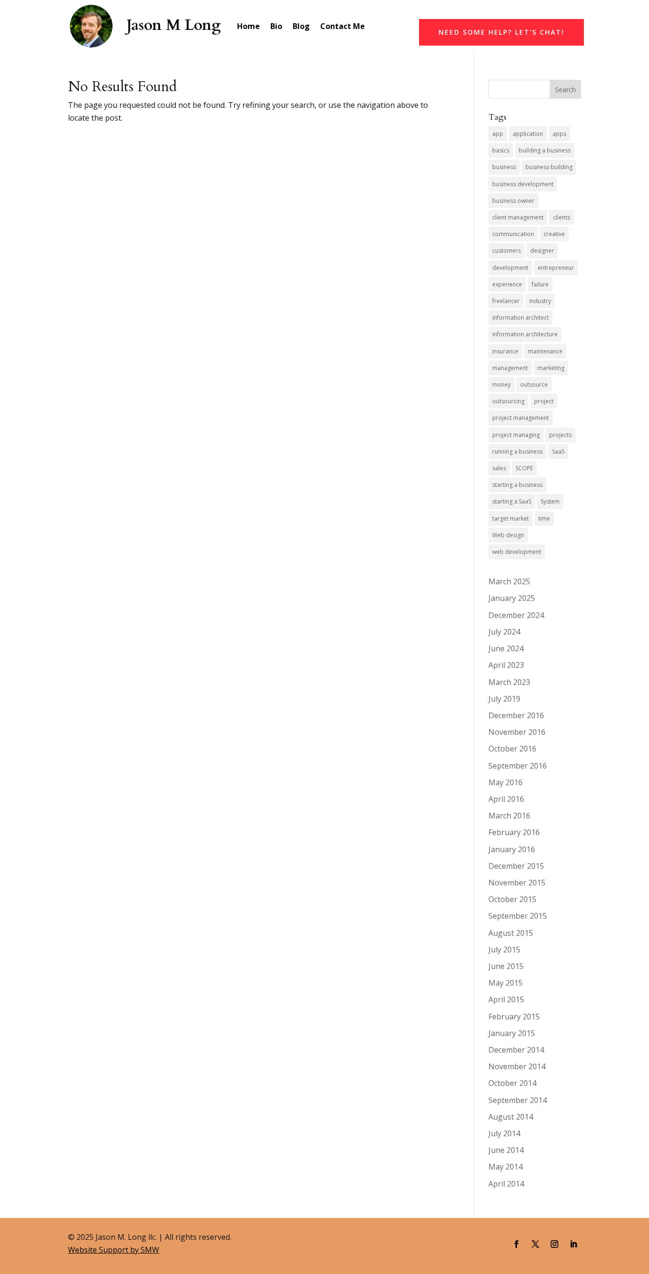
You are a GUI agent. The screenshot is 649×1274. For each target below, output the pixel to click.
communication (513, 234)
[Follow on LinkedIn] (573, 1244)
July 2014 (504, 1133)
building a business (545, 150)
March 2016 (509, 815)
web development (516, 552)
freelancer (506, 301)
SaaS (558, 451)
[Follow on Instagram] (554, 1244)
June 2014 (506, 1150)
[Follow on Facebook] (516, 1244)
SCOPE (524, 468)
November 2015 (516, 882)
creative (554, 234)
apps (559, 134)
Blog (301, 26)
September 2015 (517, 916)
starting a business (517, 485)
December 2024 (516, 615)
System (550, 501)
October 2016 (512, 748)
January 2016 (511, 849)
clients (561, 217)
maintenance (545, 351)
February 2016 (514, 832)
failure (540, 284)
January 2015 (511, 1033)
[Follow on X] (535, 1244)
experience (507, 284)
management (510, 368)
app (497, 134)
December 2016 (516, 715)
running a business (517, 451)
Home (248, 26)
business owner (513, 201)
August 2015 (510, 933)
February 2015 (514, 1016)
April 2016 (506, 799)
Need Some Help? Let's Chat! (501, 32)
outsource (534, 384)
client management (518, 217)
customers (506, 251)
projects (560, 435)
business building (549, 167)
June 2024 (506, 648)
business (504, 167)
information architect (520, 318)
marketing (550, 368)
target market (510, 518)
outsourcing (508, 401)
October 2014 (512, 1083)
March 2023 (509, 682)
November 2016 (516, 732)
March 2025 (509, 581)
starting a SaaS (511, 501)
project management (520, 418)
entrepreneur (556, 268)
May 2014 (505, 1166)
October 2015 (512, 899)
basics (500, 150)
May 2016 (505, 782)
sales (499, 468)
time (544, 518)
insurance (505, 351)
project (544, 401)
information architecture (525, 334)
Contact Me (342, 26)
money (501, 384)
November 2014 (516, 1066)
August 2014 (510, 1117)
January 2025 (511, 598)
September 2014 (517, 1100)
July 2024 (504, 632)
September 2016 (517, 766)
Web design (508, 535)
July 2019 (504, 699)
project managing (516, 435)
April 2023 (506, 665)
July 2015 (504, 949)
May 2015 (505, 983)
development (510, 268)
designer (542, 251)
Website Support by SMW (113, 1250)
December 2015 (516, 866)
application (528, 134)
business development (523, 184)
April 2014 (506, 1184)
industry (540, 301)
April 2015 (506, 999)
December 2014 (516, 1050)
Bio (276, 26)
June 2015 (506, 966)
